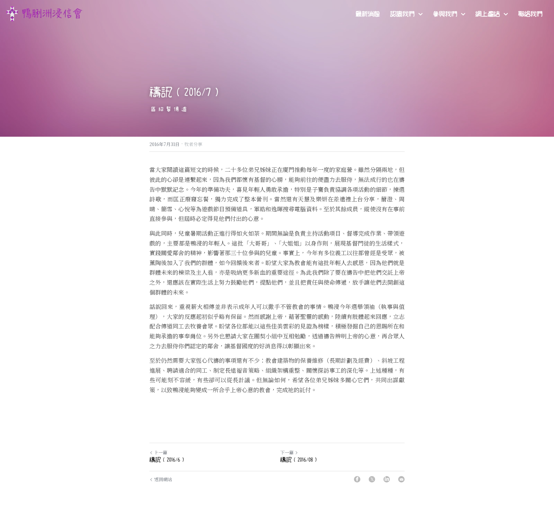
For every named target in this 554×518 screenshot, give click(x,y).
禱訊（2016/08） (299, 460)
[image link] (44, 13)
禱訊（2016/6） (167, 460)
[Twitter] (372, 479)
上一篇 (160, 452)
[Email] (401, 479)
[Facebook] (357, 479)
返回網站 (163, 479)
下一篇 (287, 452)
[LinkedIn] (386, 479)
